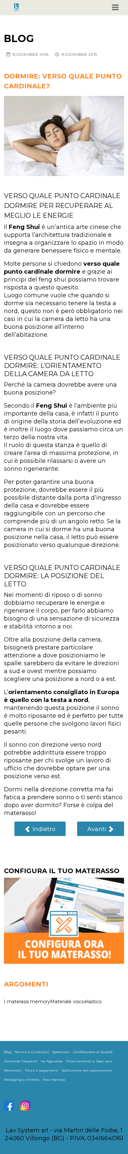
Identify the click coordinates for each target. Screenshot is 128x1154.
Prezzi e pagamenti (41, 1070)
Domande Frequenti (20, 1061)
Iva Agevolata (52, 1061)
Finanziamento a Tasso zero (89, 1061)
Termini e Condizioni (32, 1052)
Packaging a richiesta (21, 1079)
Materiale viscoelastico (76, 1002)
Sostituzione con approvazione (86, 1070)
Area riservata (54, 1079)
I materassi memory (27, 1002)
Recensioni (13, 1070)
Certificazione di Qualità (93, 1052)
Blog (7, 1052)
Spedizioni (61, 1052)
